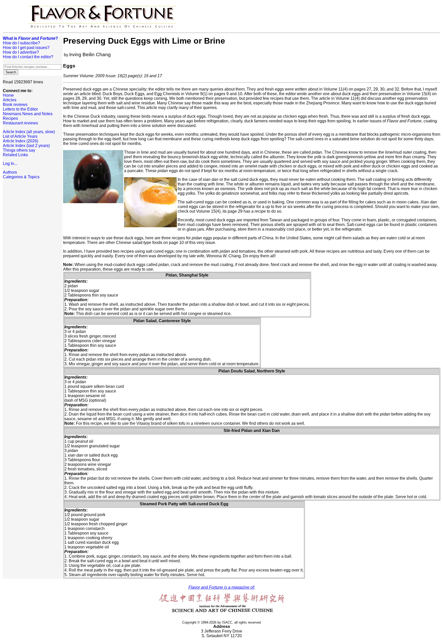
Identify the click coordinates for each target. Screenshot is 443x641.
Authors (10, 172)
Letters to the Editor (20, 109)
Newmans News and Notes (28, 114)
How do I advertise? (21, 52)
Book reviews (15, 104)
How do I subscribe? (21, 43)
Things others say (19, 150)
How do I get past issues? (26, 47)
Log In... (10, 163)
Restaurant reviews (20, 123)
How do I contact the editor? (28, 57)
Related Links (15, 155)
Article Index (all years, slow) (29, 132)
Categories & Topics (21, 177)
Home (8, 95)
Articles (9, 100)
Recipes (10, 118)
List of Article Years (20, 136)
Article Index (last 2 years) (26, 145)
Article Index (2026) (20, 141)
